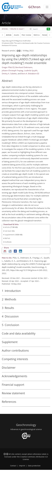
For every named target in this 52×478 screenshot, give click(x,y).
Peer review (26, 35)
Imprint (22, 466)
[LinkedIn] (20, 251)
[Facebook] (15, 251)
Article (8, 35)
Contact (13, 466)
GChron (34, 7)
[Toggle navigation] (47, 7)
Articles (5, 29)
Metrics (37, 35)
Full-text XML (9, 231)
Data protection (34, 466)
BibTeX (7, 238)
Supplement (9, 234)
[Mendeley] (5, 251)
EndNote (7, 242)
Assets (16, 35)
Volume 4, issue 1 (17, 29)
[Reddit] (10, 251)
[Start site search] (48, 29)
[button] (30, 29)
